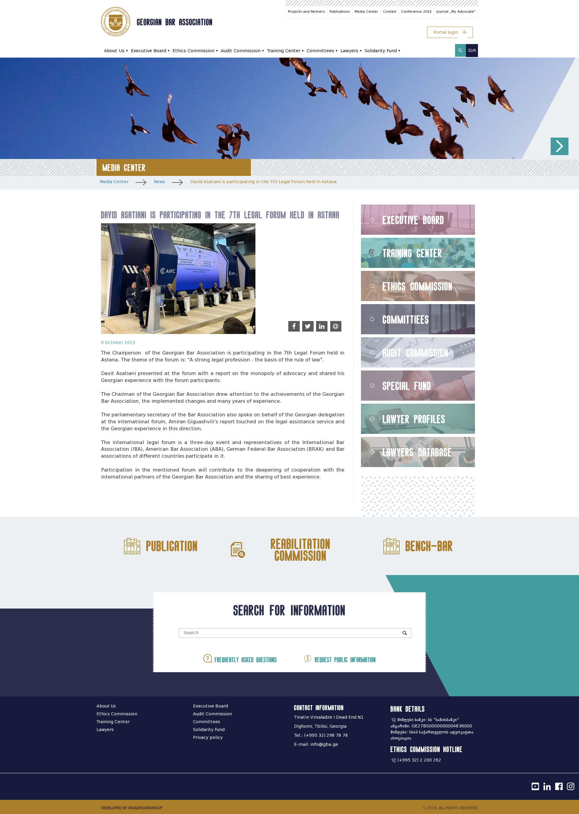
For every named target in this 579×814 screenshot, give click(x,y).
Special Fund (407, 385)
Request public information (344, 660)
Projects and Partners (306, 11)
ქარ (472, 50)
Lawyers (349, 50)
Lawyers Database (417, 452)
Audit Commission (241, 50)
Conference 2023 (416, 11)
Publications (340, 11)
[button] (559, 146)
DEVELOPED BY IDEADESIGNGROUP (131, 808)
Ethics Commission (193, 50)
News (159, 181)
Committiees (406, 319)
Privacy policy (208, 737)
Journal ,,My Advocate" (456, 11)
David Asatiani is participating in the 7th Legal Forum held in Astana (263, 181)
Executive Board (148, 50)
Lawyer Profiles (414, 419)
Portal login (446, 32)
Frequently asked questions (244, 660)
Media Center (366, 11)
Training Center (283, 50)
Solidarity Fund (381, 50)
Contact (389, 11)
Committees (320, 50)
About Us (114, 50)
